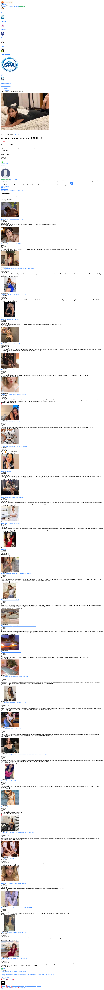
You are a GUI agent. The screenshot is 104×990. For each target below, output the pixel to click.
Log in (22, 986)
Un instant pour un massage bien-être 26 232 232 (14, 702)
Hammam (3, 974)
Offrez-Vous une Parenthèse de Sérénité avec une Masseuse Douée (18, 832)
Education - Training (6, 86)
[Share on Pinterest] (4, 187)
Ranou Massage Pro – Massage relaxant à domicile (14, 394)
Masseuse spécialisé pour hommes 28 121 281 (13, 497)
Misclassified (7, 190)
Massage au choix (6, 471)
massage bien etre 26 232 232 (9, 780)
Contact (9, 971)
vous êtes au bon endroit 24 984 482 (10, 600)
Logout (2, 988)
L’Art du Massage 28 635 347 (9, 858)
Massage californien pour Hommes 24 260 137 (13, 343)
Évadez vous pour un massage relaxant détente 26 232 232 (16, 932)
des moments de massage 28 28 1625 (11, 523)
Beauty (21, 974)
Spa (32, 974)
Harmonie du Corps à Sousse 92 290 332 (12, 243)
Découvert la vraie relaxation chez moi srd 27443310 (14, 446)
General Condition (5, 977)
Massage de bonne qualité (8, 369)
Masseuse (12, 974)
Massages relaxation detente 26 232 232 (11, 728)
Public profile (22, 987)
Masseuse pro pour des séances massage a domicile (14, 883)
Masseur (17, 974)
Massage (4, 549)
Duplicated (12, 190)
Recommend (6, 186)
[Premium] (1, 404)
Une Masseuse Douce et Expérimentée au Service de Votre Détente (18, 268)
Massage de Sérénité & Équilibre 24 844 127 (13, 219)
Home (2, 971)
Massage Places (27, 974)
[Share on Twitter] (2, 187)
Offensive (22, 190)
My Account (14, 971)
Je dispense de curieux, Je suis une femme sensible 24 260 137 (17, 908)
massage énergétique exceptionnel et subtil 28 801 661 (15, 958)
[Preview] (1, 219)
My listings (4, 987)
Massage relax (5, 806)
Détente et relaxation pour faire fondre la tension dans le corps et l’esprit (19, 626)
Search (5, 971)
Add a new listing (22, 971)
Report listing (5, 189)
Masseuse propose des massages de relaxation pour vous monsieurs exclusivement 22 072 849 (24, 754)
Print (2, 186)
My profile (15, 987)
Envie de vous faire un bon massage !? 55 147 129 (14, 294)
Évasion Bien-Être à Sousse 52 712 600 (11, 421)
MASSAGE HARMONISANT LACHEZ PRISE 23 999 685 (17, 574)
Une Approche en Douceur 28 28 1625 (11, 652)
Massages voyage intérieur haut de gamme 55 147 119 (15, 676)
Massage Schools (37, 974)
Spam (2, 190)
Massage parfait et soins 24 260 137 (10, 319)
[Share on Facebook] (1, 187)
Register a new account (30, 986)
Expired (18, 190)
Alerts (9, 987)
